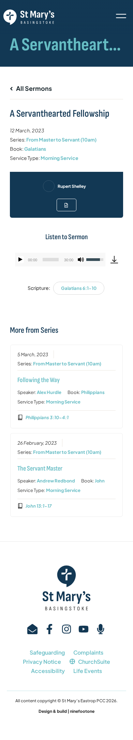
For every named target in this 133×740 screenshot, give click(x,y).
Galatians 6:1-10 (79, 288)
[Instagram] (66, 629)
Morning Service (59, 158)
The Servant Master (39, 468)
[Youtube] (83, 629)
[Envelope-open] (32, 629)
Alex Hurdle (49, 392)
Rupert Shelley (72, 186)
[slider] (51, 259)
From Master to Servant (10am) (61, 139)
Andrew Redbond (56, 480)
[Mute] (80, 259)
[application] (60, 259)
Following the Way (38, 380)
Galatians (35, 149)
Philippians (93, 392)
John (100, 480)
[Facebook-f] (49, 629)
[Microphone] (100, 629)
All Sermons (33, 88)
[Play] (20, 259)
